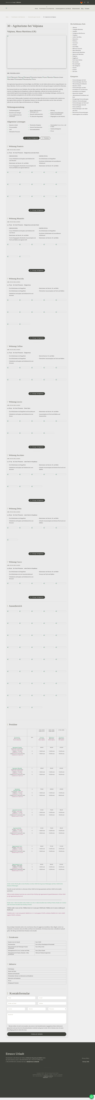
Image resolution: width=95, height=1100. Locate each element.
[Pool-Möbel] (10, 79)
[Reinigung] (26, 77)
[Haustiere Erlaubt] (58, 77)
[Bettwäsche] (14, 77)
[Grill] (9, 77)
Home (36, 8)
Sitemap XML (85, 1061)
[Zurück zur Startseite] (17, 8)
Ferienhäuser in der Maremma (46, 8)
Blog (82, 8)
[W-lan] (34, 79)
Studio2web (45, 1077)
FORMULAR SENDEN (37, 1034)
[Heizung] (20, 77)
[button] (12, 176)
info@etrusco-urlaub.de (33, 1061)
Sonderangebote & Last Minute (63, 8)
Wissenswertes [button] (76, 8)
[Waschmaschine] (26, 79)
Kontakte (87, 8)
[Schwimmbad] (18, 79)
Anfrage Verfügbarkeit (32, 138)
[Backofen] (50, 77)
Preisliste (46, 138)
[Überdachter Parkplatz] (36, 77)
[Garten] (44, 77)
